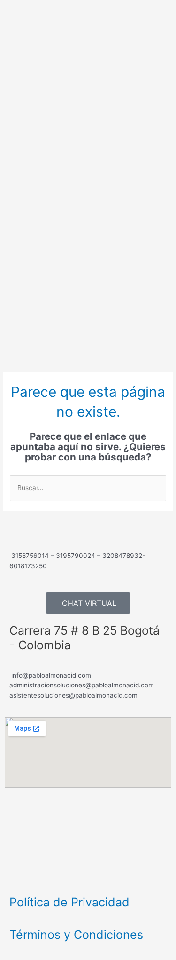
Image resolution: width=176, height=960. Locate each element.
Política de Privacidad (69, 902)
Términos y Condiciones (76, 935)
